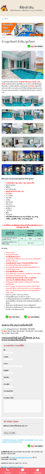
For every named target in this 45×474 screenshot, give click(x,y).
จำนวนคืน (7, 384)
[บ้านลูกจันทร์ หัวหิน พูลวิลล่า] (7, 106)
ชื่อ (5, 350)
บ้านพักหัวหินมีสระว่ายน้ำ (31, 440)
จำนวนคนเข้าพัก (9, 391)
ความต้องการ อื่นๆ (9, 398)
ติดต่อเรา (20, 467)
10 (13, 37)
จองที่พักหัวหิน (12, 467)
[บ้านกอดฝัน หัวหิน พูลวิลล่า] (22, 29)
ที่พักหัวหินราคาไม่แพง (10, 440)
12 (15, 37)
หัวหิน (20, 442)
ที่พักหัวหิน (26, 7)
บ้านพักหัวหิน (20, 440)
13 (17, 37)
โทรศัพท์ (6, 370)
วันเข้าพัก (7, 377)
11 (14, 37)
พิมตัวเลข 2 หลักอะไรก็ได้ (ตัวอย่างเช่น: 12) (16, 426)
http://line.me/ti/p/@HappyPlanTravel (21, 457)
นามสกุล (6, 357)
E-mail (6, 363)
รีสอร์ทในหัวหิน (14, 442)
